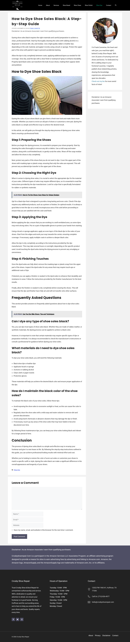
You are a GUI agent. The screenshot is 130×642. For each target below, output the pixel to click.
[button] (115, 5)
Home (40, 5)
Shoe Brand (66, 5)
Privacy (97, 635)
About (48, 5)
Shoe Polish (89, 5)
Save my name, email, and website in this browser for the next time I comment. (43, 530)
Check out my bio (98, 81)
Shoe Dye (99, 5)
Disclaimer (106, 635)
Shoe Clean (77, 5)
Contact (108, 5)
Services (56, 5)
